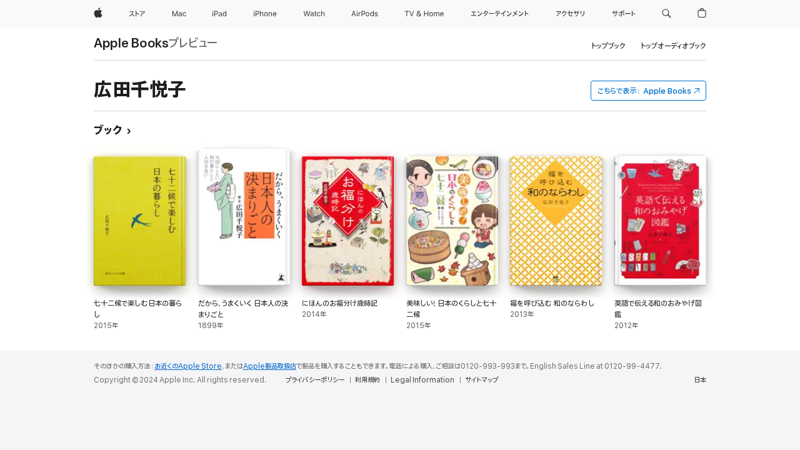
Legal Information (422, 380)
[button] (666, 14)
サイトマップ (481, 380)
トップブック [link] (608, 46)
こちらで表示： (644, 91)
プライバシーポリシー (315, 380)
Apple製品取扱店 (269, 366)
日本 (700, 380)
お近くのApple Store (188, 366)
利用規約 (367, 380)
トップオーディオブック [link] (673, 46)
